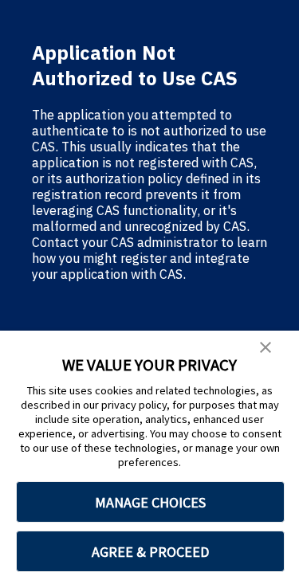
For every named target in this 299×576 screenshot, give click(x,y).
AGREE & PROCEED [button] (150, 552)
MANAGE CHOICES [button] (150, 502)
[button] (265, 348)
